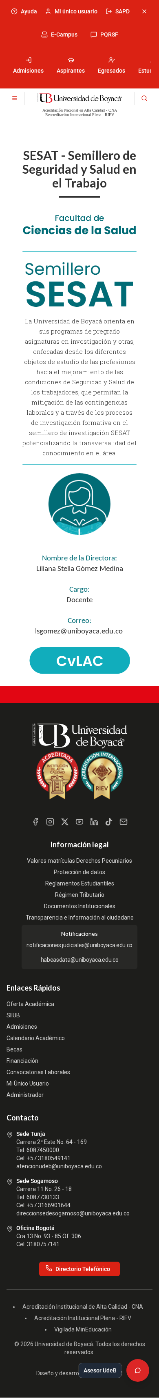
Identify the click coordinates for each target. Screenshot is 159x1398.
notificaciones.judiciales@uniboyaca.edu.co (79, 945)
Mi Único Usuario (28, 1083)
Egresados (111, 70)
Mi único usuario (76, 11)
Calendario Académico (36, 1038)
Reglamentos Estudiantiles (79, 883)
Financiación (22, 1061)
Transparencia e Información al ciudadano (80, 917)
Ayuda (29, 11)
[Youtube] (79, 822)
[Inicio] (79, 98)
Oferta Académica (30, 1004)
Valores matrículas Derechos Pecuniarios (79, 860)
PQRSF (109, 34)
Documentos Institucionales (79, 906)
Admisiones (28, 70)
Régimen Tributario (79, 895)
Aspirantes (71, 70)
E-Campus (64, 34)
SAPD (122, 11)
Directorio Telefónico (82, 1269)
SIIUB (13, 1015)
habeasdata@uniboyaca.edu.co (80, 959)
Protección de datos (79, 872)
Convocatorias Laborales (38, 1072)
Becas (14, 1049)
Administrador (25, 1095)
